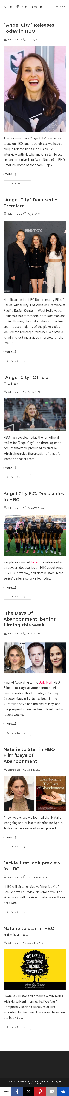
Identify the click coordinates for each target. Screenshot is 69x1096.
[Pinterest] (40, 1091)
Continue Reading (19, 184)
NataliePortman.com (23, 6)
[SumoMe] (63, 1091)
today (35, 562)
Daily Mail (45, 682)
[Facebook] (17, 1091)
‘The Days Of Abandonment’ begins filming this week (30, 618)
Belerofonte (14, 39)
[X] (28, 1091)
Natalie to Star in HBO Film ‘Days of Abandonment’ (29, 755)
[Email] (52, 1091)
